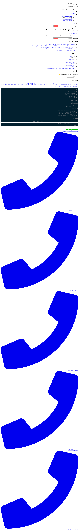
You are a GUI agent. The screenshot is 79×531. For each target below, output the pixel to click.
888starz (9, 84)
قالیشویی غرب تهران (67, 19)
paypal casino (60, 84)
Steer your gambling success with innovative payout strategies (60, 44)
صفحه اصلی (72, 11)
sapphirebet (65, 84)
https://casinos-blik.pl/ (39, 84)
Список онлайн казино (74, 84)
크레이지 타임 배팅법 (74, 86)
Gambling (70, 59)
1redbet (2, 84)
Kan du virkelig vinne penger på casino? (65, 50)
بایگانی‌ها (76, 77)
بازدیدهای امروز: (71, 93)
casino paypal (15, 84)
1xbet (5, 84)
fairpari (31, 83)
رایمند (34, 121)
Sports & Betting (70, 62)
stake (68, 84)
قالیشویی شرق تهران (67, 20)
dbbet (26, 84)
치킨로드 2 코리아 (66, 86)
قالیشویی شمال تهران (67, 16)
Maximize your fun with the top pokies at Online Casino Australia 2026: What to (55, 49)
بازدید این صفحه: (71, 97)
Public (71, 56)
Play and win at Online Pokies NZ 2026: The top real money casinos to (58, 47)
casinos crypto (22, 84)
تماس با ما (73, 23)
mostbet (55, 84)
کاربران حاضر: (72, 91)
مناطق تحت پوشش (70, 14)
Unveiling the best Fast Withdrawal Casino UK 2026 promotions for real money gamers (53, 46)
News (72, 63)
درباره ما (73, 13)
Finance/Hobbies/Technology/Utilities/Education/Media (60, 68)
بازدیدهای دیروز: (71, 94)
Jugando (45, 84)
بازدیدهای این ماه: (71, 96)
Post (73, 66)
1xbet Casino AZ (70, 65)
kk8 (52, 84)
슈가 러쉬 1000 (53, 86)
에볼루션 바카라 (60, 86)
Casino (71, 60)
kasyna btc (49, 84)
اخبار (74, 58)
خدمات (73, 22)
